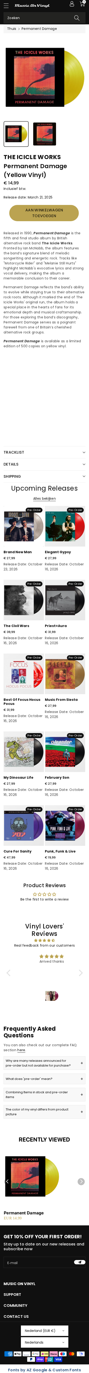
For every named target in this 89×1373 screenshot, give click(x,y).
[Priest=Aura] (65, 600)
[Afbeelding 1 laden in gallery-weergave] (16, 134)
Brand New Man (18, 552)
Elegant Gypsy (58, 552)
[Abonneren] (79, 1262)
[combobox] (44, 17)
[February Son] (65, 751)
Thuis (11, 28)
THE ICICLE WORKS (32, 157)
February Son (57, 777)
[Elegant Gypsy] (65, 526)
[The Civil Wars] (24, 600)
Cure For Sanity (18, 851)
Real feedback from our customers (44, 945)
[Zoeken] (77, 17)
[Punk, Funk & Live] (65, 825)
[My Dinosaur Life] (24, 751)
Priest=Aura (56, 625)
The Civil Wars (16, 625)
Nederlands (34, 1342)
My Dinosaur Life (18, 777)
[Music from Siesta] (65, 674)
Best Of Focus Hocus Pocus (22, 701)
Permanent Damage (24, 1212)
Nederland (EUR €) (40, 1330)
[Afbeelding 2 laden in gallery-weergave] (45, 134)
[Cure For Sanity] (24, 825)
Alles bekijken (44, 498)
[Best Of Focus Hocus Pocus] (24, 674)
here (21, 1050)
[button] (8, 6)
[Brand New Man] (24, 526)
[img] (44, 940)
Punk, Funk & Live (60, 851)
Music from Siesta (61, 699)
